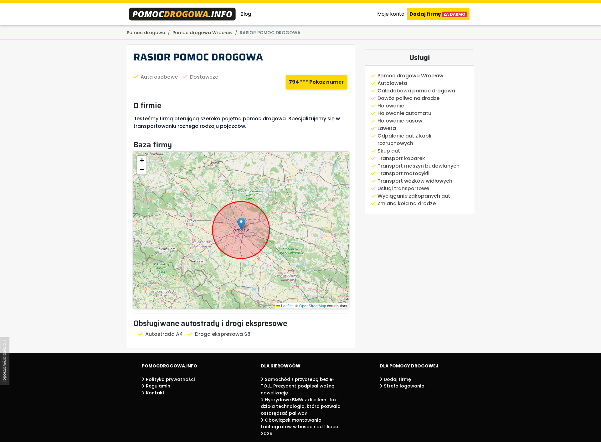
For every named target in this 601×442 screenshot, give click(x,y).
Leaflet (286, 305)
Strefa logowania (403, 386)
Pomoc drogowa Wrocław (410, 75)
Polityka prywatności (170, 379)
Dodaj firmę (437, 14)
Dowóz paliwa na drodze (408, 98)
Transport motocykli (403, 173)
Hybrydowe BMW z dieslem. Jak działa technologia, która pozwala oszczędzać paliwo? (301, 406)
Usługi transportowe (403, 188)
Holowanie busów (400, 120)
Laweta (387, 128)
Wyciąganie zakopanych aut (414, 196)
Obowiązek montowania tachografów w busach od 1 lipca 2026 (299, 427)
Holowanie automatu (404, 113)
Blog (245, 14)
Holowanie (391, 105)
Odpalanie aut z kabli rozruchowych (404, 139)
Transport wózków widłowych (415, 181)
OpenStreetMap (312, 305)
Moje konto (390, 14)
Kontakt (155, 393)
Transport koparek (401, 158)
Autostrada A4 (164, 334)
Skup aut (389, 150)
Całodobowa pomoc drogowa (416, 90)
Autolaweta (392, 83)
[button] (241, 223)
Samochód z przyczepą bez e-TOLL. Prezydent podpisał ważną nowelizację (298, 386)
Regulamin (157, 386)
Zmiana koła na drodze (407, 203)
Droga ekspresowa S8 (222, 334)
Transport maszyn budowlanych (419, 165)
